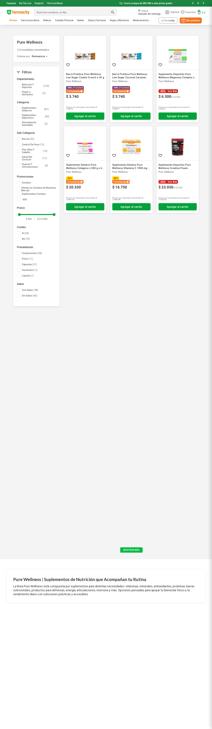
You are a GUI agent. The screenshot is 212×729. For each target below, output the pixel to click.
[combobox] (75, 12)
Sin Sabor (29, 295)
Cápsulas (29, 264)
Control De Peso (33, 144)
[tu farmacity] (168, 20)
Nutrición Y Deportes (35, 86)
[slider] (106, 3)
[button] (193, 3)
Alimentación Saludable (35, 123)
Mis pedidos (193, 20)
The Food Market (55, 3)
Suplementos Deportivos (35, 116)
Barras (28, 139)
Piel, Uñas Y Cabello (34, 151)
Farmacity (11, 3)
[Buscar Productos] (112, 12)
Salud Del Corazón (34, 158)
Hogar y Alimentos (34, 93)
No (26, 238)
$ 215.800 (41, 219)
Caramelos (29, 270)
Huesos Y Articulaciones (35, 165)
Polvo (27, 258)
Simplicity (39, 3)
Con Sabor (30, 290)
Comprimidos (32, 253)
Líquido (28, 275)
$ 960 (29, 219)
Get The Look (25, 3)
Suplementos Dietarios (35, 109)
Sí (25, 233)
